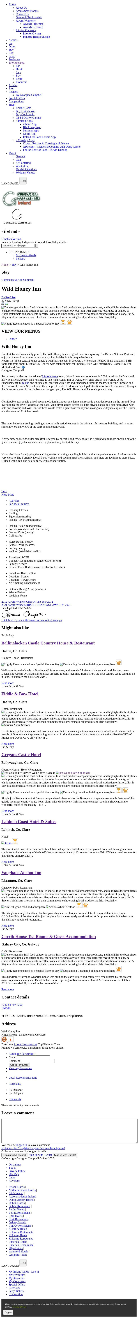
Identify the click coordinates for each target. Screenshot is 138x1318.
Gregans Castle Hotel (21, 754)
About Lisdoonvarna (25, 1044)
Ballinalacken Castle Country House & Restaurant (48, 643)
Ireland (25, 382)
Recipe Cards (23, 107)
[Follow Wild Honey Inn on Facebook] (3, 1012)
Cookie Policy (19, 1306)
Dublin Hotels (17, 1202)
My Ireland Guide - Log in (24, 1271)
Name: (12, 1057)
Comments (15, 1099)
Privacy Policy (17, 1171)
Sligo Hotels (16, 1248)
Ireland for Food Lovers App (39, 136)
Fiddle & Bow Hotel (19, 694)
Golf (18, 159)
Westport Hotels (18, 1254)
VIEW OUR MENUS (20, 331)
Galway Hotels (17, 1222)
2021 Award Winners (13, 604)
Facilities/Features (19, 503)
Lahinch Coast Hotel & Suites (28, 821)
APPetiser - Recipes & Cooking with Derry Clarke (51, 146)
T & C (12, 1167)
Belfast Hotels (17, 1209)
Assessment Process (27, 10)
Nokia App (29, 133)
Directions (7, 1044)
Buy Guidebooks (25, 111)
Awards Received (33, 27)
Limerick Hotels (18, 1241)
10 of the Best (16, 62)
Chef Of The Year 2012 (39, 601)
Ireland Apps (24, 120)
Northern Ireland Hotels (22, 1190)
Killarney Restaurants (21, 1232)
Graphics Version (11, 239)
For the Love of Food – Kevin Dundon (45, 149)
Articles (13, 85)
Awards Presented (33, 23)
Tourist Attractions (26, 169)
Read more (7, 683)
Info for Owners (26, 30)
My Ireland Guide (26, 255)
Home (4, 264)
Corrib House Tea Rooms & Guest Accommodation (48, 936)
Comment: (14, 1060)
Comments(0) (9, 279)
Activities (14, 500)
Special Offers (17, 98)
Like (12, 297)
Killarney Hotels (18, 1228)
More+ (12, 153)
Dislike (5, 297)
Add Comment (25, 279)
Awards (13, 39)
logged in (21, 1144)
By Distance (16, 1089)
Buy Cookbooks (25, 114)
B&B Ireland (16, 1193)
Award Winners (26, 20)
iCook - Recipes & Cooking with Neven (46, 143)
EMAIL (6, 1007)
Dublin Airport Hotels (21, 1199)
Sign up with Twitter (40, 1154)
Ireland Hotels (17, 1186)
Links (12, 1177)
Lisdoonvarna (50, 376)
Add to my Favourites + (22, 1053)
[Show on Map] (4, 1041)
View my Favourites (20, 1068)
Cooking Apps (25, 140)
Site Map (14, 1174)
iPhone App (29, 124)
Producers (14, 59)
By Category (16, 1093)
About (12, 4)
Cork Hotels (15, 1215)
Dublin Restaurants (19, 1206)
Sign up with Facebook (15, 1155)
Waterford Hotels (18, 1251)
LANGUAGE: (10, 183)
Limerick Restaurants (21, 1245)
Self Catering (23, 162)
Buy (11, 52)
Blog (11, 88)
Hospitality (15, 1083)
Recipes (13, 91)
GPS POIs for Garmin (28, 117)
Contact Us (22, 14)
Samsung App (31, 130)
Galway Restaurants (20, 1225)
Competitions (16, 101)
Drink (12, 46)
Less (4, 491)
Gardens (20, 156)
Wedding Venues (25, 172)
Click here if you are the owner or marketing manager (31, 620)
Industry (20, 258)
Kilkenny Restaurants (21, 1238)
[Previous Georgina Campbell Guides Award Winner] (63, 322)
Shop (12, 104)
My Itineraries (16, 1278)
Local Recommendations (23, 1077)
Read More (7, 494)
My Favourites (17, 1274)
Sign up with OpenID (65, 1155)
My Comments (17, 1281)
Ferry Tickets (16, 1290)
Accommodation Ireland (22, 1196)
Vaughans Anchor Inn (21, 872)
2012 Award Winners (13, 601)
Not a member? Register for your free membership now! (33, 1148)
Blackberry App (32, 127)
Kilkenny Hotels (18, 1235)
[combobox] (23, 180)
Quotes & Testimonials (29, 17)
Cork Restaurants (18, 1219)
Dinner (13, 338)
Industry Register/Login (36, 36)
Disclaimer (15, 1164)
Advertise (14, 1180)
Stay (11, 49)
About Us (21, 7)
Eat (10, 43)
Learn (12, 56)
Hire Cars (14, 1287)
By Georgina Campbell (29, 94)
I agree (8, 1312)
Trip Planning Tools (49, 1044)
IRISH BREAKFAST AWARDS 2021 (48, 604)
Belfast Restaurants (19, 1212)
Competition (16, 1294)
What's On (22, 166)
